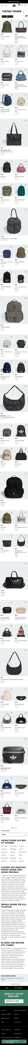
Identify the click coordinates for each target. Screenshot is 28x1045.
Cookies (3, 1033)
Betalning (16, 1018)
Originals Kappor (21, 846)
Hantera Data (17, 1029)
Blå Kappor (13, 858)
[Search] (22, 5)
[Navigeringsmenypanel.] (2, 5)
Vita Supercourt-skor (22, 858)
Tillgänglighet (17, 1037)
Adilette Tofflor (12, 855)
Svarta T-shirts (21, 849)
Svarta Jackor (4, 858)
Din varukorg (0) (18, 987)
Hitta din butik (17, 1022)
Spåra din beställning (6, 1014)
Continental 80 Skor (5, 849)
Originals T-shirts (4, 861)
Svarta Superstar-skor (22, 855)
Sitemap (16, 1014)
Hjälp (2, 1022)
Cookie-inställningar (6, 1029)
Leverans (3, 1010)
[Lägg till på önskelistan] (11, 21)
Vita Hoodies (13, 861)
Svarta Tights (13, 846)
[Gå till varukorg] (25, 5)
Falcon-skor (4, 846)
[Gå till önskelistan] (6, 5)
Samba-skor (4, 852)
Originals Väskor (3, 855)
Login (7, 987)
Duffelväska (13, 849)
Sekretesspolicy (18, 1033)
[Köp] (14, 6)
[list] (11, 16)
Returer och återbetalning (20, 1010)
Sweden (16, 1042)
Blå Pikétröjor (22, 852)
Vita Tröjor (13, 852)
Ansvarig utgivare (5, 1018)
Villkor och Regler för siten (7, 1037)
